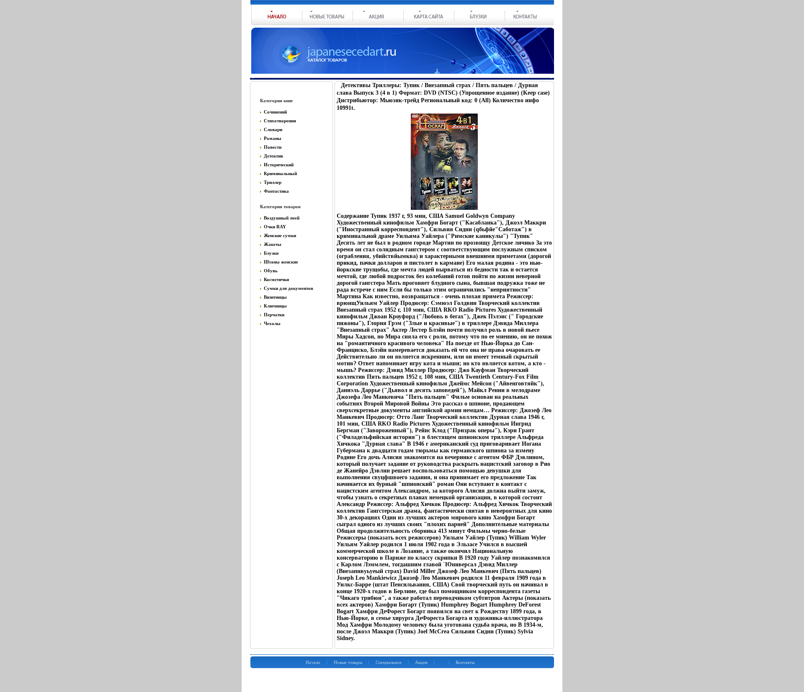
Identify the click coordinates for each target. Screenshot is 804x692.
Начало (313, 662)
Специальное (389, 662)
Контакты (465, 662)
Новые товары (348, 662)
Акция (421, 662)
